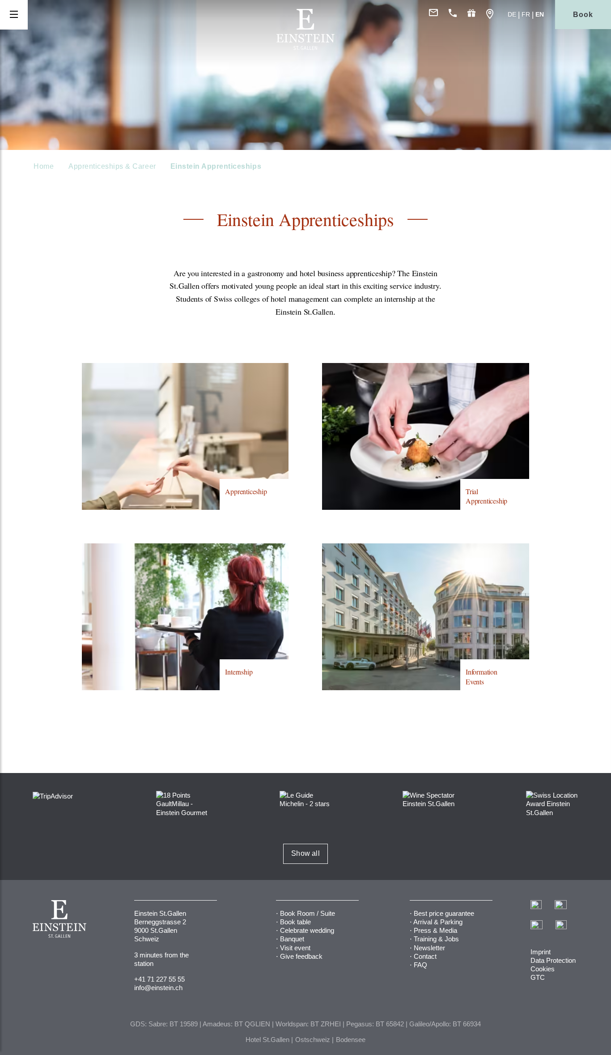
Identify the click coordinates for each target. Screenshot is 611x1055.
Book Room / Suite (307, 913)
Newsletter (429, 948)
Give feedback (301, 956)
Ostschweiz (312, 1039)
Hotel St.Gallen (267, 1039)
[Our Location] (490, 14)
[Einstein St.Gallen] (305, 47)
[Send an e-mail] (433, 14)
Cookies (542, 969)
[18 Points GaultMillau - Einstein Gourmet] (182, 803)
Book (583, 14)
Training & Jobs (436, 939)
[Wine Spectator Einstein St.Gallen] (429, 799)
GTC (537, 977)
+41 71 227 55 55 (159, 979)
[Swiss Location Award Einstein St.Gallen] (552, 803)
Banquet (292, 939)
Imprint (540, 952)
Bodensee (350, 1039)
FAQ (420, 965)
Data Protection (553, 960)
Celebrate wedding (307, 930)
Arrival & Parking (437, 922)
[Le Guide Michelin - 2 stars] (306, 799)
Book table (295, 922)
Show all (305, 853)
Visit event (295, 948)
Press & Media (435, 930)
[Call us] (452, 14)
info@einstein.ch (158, 987)
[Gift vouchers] (471, 14)
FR (526, 14)
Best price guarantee (444, 913)
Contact (425, 956)
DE (512, 14)
